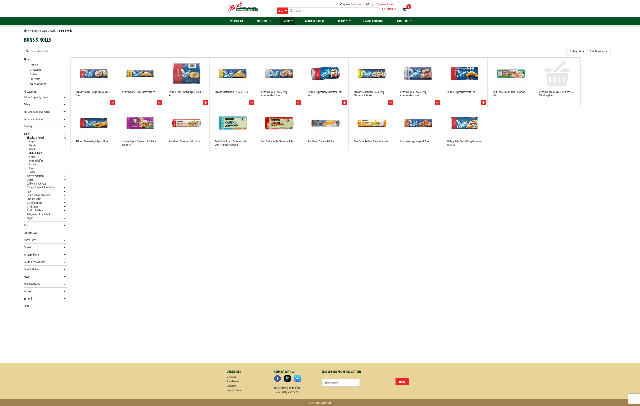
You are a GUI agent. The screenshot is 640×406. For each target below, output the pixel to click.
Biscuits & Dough (48, 30)
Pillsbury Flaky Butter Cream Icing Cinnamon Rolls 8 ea (369, 93)
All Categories (30, 91)
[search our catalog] (291, 10)
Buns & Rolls (65, 30)
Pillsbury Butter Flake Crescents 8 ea (138, 92)
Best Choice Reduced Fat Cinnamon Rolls (509, 93)
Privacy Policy (280, 387)
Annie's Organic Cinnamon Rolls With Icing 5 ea (139, 143)
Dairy (34, 30)
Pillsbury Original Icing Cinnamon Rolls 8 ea (93, 93)
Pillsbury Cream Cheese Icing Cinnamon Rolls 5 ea (413, 93)
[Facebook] (277, 378)
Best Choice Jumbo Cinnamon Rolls (277, 141)
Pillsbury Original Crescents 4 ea (461, 92)
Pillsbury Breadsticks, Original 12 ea (92, 141)
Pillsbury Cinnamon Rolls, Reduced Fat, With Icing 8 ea (556, 93)
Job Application (234, 390)
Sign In (373, 4)
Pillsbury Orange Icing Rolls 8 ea (414, 141)
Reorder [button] (391, 9)
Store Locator (233, 381)
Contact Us (231, 385)
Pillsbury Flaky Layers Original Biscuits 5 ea (186, 93)
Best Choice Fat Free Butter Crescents (371, 141)
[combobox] (282, 10)
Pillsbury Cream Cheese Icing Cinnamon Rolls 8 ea (274, 93)
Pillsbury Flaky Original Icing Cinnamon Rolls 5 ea (464, 143)
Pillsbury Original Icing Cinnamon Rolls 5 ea (325, 93)
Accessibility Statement (287, 392)
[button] (63, 97)
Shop (26, 30)
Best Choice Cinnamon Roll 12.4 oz (184, 141)
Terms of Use (294, 387)
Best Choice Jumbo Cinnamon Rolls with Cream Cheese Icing (231, 143)
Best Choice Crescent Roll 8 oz (321, 141)
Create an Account (385, 4)
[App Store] (297, 378)
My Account (232, 377)
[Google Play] (287, 378)
